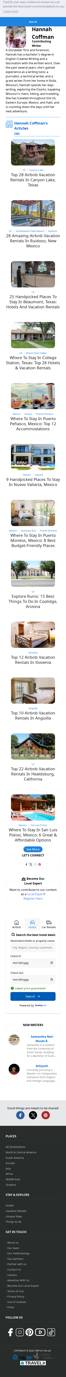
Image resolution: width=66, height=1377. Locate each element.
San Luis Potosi (39, 825)
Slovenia (33, 652)
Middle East (13, 1179)
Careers (12, 1275)
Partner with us (16, 1264)
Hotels (10, 1205)
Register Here (33, 898)
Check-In (15, 956)
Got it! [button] (33, 21)
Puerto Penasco (44, 414)
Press (10, 1307)
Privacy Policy (15, 1296)
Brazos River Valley (36, 353)
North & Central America (21, 1152)
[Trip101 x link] (30, 864)
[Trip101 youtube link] (40, 1332)
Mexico (17, 414)
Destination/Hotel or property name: (32, 941)
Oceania (11, 1184)
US (24, 170)
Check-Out (16, 973)
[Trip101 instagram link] (35, 864)
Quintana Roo (28, 530)
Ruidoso (52, 231)
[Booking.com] (40, 1005)
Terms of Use (15, 1291)
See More (33, 849)
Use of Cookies (16, 1302)
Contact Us (14, 1269)
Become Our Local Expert (23, 1285)
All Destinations (15, 1147)
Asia (8, 1168)
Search (30, 996)
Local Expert (35, 894)
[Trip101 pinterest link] (39, 864)
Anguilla (33, 708)
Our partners (15, 1259)
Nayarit (39, 474)
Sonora (28, 414)
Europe (10, 1163)
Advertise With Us (18, 1280)
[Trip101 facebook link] (26, 864)
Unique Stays (14, 1216)
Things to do (13, 1221)
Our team (13, 1248)
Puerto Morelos (48, 530)
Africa (9, 1174)
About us (13, 1242)
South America (15, 1157)
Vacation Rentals (16, 1211)
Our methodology (18, 1253)
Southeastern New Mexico (30, 231)
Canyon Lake (36, 170)
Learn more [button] (10, 11)
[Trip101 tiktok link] (51, 1332)
